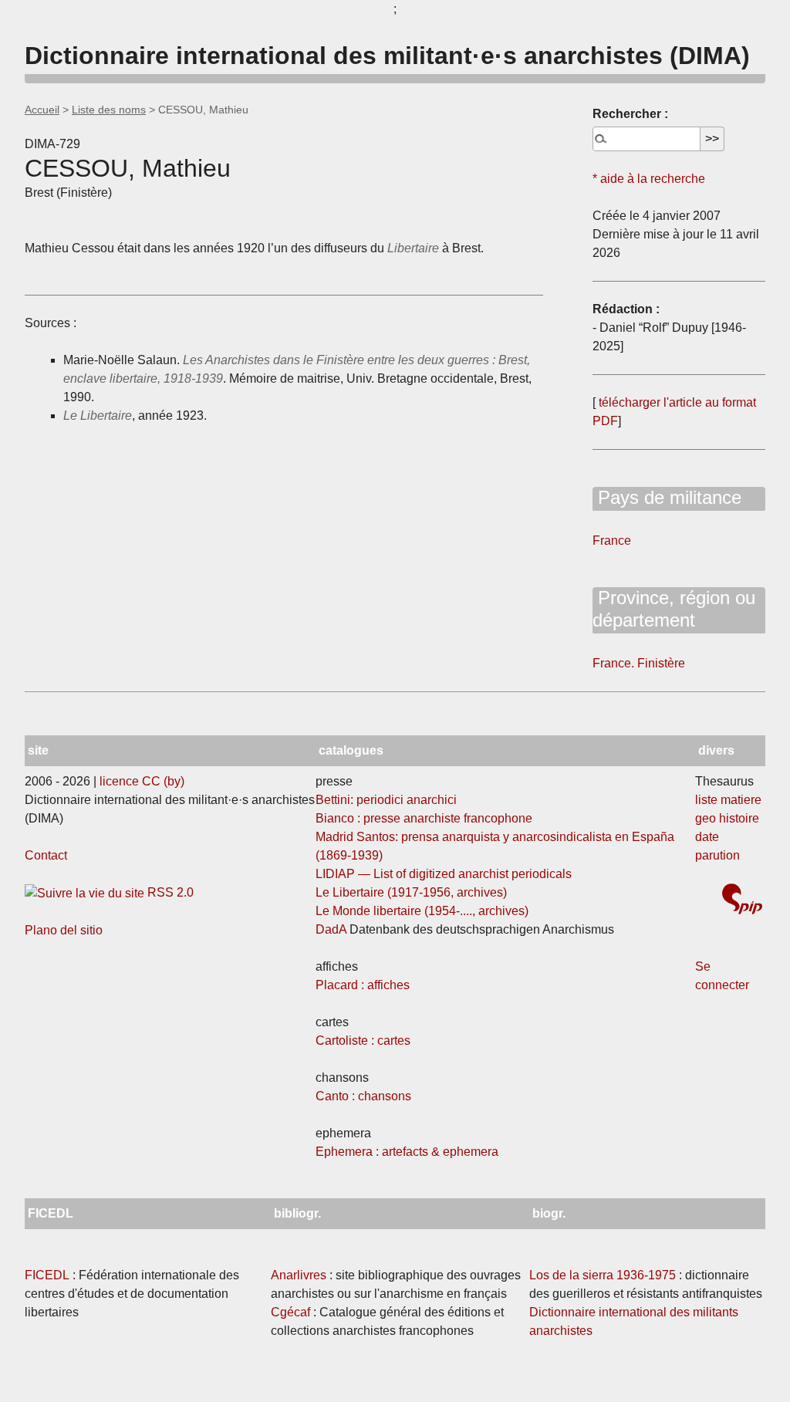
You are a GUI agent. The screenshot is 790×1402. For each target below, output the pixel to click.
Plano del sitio (64, 930)
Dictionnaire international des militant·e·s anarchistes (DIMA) (387, 55)
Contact (46, 855)
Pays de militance (666, 497)
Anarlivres (298, 1275)
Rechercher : (630, 113)
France (611, 540)
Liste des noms (109, 109)
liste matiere (728, 799)
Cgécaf (290, 1312)
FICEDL (47, 1275)
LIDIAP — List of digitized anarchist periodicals (444, 873)
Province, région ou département (673, 608)
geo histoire (727, 818)
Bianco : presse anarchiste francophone (424, 818)
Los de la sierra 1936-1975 (602, 1275)
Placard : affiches (363, 985)
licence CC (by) (142, 781)
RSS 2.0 (169, 892)
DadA (331, 929)
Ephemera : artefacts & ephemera (407, 1151)
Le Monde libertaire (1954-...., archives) (422, 910)
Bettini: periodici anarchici (386, 799)
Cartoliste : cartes (363, 1040)
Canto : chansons (363, 1096)
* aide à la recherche (648, 178)
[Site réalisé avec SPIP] (742, 900)
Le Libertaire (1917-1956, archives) (411, 892)
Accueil (42, 109)
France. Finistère (638, 663)
